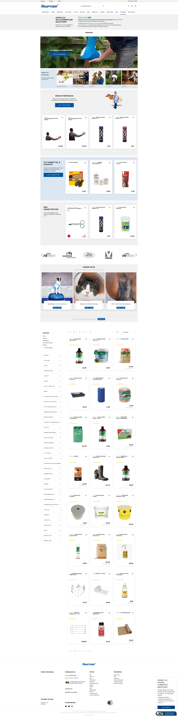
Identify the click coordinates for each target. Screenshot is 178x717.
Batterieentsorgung (118, 683)
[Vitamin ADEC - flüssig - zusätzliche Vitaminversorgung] (101, 434)
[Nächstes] (137, 52)
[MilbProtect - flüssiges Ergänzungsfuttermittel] (124, 473)
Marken (91, 686)
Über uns (92, 676)
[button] (42, 254)
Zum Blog (101, 319)
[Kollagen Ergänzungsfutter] (101, 179)
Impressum (116, 678)
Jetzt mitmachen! (166, 707)
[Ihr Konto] (132, 6)
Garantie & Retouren (118, 680)
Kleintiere (45, 345)
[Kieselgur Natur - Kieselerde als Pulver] (101, 551)
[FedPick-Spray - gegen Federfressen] (78, 551)
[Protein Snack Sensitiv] (125, 179)
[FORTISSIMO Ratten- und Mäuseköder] (124, 434)
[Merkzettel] (129, 6)
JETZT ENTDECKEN (64, 105)
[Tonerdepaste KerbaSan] (125, 224)
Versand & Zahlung (118, 681)
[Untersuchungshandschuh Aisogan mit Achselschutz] (77, 134)
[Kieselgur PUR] (123, 341)
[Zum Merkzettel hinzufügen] (62, 117)
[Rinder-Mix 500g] (75, 164)
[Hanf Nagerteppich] (123, 614)
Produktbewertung (94, 683)
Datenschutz (117, 675)
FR (134, 1)
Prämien (91, 691)
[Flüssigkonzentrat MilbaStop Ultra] (101, 630)
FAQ (90, 675)
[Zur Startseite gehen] (49, 6)
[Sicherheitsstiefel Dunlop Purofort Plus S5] (101, 473)
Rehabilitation (46, 340)
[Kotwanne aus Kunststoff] (78, 395)
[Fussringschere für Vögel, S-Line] (77, 224)
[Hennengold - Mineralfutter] (78, 356)
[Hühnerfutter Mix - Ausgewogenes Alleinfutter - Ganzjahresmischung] (78, 434)
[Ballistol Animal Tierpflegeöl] (124, 590)
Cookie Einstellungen (94, 695)
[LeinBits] (77, 458)
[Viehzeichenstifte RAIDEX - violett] (125, 134)
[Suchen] (104, 6)
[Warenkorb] (135, 6)
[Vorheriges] (41, 52)
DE (136, 1)
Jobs (91, 688)
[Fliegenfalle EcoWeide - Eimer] (124, 512)
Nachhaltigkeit (93, 690)
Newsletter (92, 681)
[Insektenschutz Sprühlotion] (124, 551)
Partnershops (93, 680)
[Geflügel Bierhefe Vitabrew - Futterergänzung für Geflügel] (101, 356)
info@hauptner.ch (84, 25)
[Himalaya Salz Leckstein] (124, 395)
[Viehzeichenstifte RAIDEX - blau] (101, 134)
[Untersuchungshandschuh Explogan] (53, 134)
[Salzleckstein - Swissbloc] (78, 512)
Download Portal (93, 693)
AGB (115, 676)
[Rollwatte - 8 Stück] (100, 575)
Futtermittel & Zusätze (48, 342)
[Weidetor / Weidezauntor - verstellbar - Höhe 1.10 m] (78, 630)
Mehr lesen (57, 307)
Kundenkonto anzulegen (93, 23)
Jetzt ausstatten (53, 174)
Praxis (44, 336)
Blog (91, 678)
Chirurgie (45, 338)
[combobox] (90, 6)
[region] (89, 133)
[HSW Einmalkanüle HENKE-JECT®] (78, 590)
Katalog (91, 685)
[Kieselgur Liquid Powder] (101, 512)
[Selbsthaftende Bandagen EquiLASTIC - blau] (101, 395)
